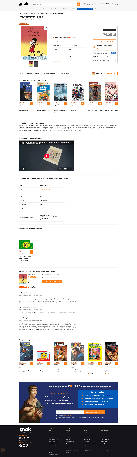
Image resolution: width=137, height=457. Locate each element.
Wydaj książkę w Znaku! (53, 454)
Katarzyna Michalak (105, 437)
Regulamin (68, 430)
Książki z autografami (88, 441)
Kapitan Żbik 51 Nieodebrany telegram (60, 370)
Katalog (26, 13)
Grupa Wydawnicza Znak (53, 439)
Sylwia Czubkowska (105, 439)
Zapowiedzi (46, 9)
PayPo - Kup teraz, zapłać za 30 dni (72, 445)
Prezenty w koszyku (52, 445)
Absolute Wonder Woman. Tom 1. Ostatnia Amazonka (95, 110)
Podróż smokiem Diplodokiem (95, 370)
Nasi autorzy (51, 443)
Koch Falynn (108, 112)
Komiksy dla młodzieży (43, 13)
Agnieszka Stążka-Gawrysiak (106, 445)
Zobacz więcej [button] (56, 61)
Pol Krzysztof (83, 371)
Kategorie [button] (21, 9)
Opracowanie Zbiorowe (24, 112)
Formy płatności (69, 437)
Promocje (53, 9)
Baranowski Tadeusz (41, 371)
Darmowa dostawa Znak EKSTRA (72, 450)
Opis (21, 73)
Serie (50, 450)
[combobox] (54, 4)
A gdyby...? (73, 110)
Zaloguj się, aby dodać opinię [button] (52, 281)
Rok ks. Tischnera (87, 445)
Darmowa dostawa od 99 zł (85, 9)
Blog (96, 9)
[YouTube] (24, 445)
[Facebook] (20, 445)
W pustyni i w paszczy (42, 370)
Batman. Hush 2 (23, 110)
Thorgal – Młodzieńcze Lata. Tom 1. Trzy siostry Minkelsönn (60, 110)
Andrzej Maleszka (104, 430)
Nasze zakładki (62, 9)
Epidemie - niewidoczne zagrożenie (112, 110)
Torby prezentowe (87, 450)
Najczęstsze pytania (70, 441)
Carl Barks (39, 112)
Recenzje (68, 452)
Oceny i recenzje (64, 73)
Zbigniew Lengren (26, 19)
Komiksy (33, 13)
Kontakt (88, 4)
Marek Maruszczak (104, 443)
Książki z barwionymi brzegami (90, 443)
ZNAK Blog (51, 452)
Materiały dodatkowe (33, 73)
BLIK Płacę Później (69, 448)
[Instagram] (27, 445)
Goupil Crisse (108, 371)
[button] (46, 28)
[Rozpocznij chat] (2, 450)
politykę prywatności (67, 415)
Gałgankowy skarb (24, 258)
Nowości (31, 9)
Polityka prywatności (70, 432)
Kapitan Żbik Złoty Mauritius (26, 370)
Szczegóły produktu (49, 73)
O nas (50, 430)
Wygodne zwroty (69, 443)
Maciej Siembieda (104, 450)
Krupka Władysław (58, 371)
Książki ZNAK (71, 9)
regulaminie (62, 418)
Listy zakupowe (96, 4)
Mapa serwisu (51, 437)
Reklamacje (68, 439)
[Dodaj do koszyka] (31, 103)
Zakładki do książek (87, 448)
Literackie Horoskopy (53, 441)
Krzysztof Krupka (23, 371)
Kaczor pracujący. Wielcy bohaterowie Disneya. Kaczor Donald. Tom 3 (43, 110)
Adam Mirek (103, 448)
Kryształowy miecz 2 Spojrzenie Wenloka (112, 370)
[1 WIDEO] (36, 64)
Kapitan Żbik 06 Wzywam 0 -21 (77, 370)
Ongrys (71, 42)
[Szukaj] (78, 4)
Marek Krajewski (104, 441)
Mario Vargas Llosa (104, 432)
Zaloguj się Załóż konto (107, 4)
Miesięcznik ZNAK (87, 439)
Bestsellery (38, 9)
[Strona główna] (20, 13)
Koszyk (116, 4)
